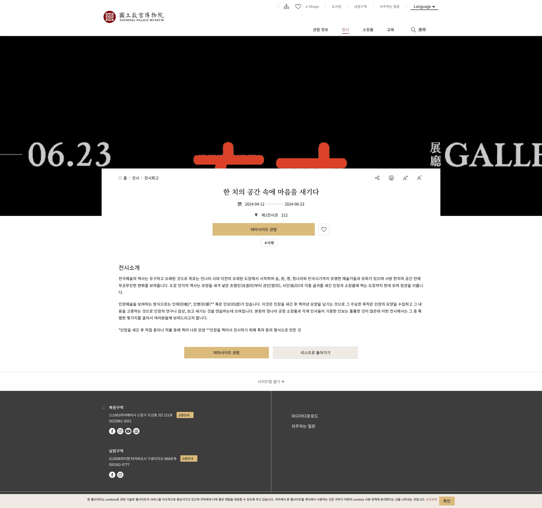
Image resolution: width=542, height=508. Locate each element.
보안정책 (431, 499)
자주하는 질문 (303, 426)
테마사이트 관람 (264, 229)
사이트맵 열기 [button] (269, 381)
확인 (447, 501)
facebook (112, 431)
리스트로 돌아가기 (315, 352)
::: (278, 6)
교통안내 (183, 415)
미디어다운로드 (305, 416)
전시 (135, 178)
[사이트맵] (286, 6)
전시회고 (151, 178)
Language (422, 6)
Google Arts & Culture (136, 431)
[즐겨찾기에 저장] (323, 229)
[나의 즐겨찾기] (298, 6)
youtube (128, 431)
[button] (391, 178)
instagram (120, 431)
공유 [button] (377, 178)
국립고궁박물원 (133, 17)
